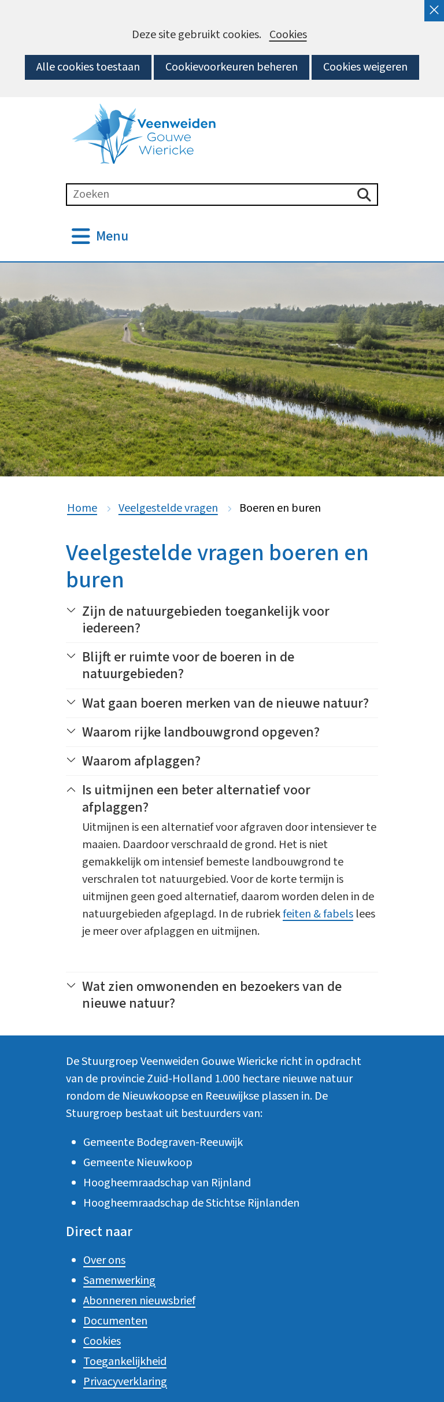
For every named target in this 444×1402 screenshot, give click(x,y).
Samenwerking (119, 1280)
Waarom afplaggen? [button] (141, 761)
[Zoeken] (364, 194)
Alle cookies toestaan (88, 67)
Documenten (115, 1321)
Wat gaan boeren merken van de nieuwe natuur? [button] (225, 703)
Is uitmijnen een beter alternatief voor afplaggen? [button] (188, 799)
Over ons (104, 1260)
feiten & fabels (318, 914)
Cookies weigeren (365, 67)
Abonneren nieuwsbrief (139, 1301)
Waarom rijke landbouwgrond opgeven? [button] (201, 732)
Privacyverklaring (125, 1382)
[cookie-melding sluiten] (434, 10)
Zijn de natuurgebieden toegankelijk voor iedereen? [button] (206, 620)
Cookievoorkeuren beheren (231, 67)
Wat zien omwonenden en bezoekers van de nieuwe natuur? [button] (204, 995)
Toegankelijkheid (124, 1361)
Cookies (288, 35)
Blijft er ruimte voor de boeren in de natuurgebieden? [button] (188, 666)
